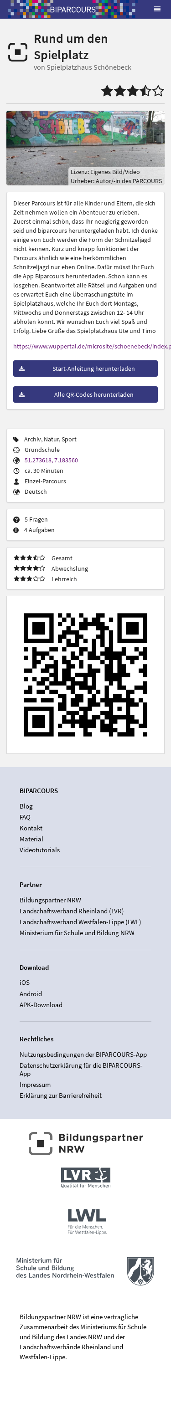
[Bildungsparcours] (72, 9)
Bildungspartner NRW (50, 900)
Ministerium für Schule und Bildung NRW (77, 932)
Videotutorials (40, 849)
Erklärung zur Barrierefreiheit (61, 1095)
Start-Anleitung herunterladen (93, 368)
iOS (25, 982)
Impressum (35, 1084)
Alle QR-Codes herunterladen (94, 394)
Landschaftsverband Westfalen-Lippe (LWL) (80, 921)
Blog (26, 806)
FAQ (25, 817)
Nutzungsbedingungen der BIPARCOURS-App (83, 1054)
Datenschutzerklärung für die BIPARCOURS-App (81, 1069)
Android (31, 993)
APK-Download (41, 1004)
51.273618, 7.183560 (51, 460)
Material (31, 839)
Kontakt (31, 828)
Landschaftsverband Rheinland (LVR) (72, 910)
